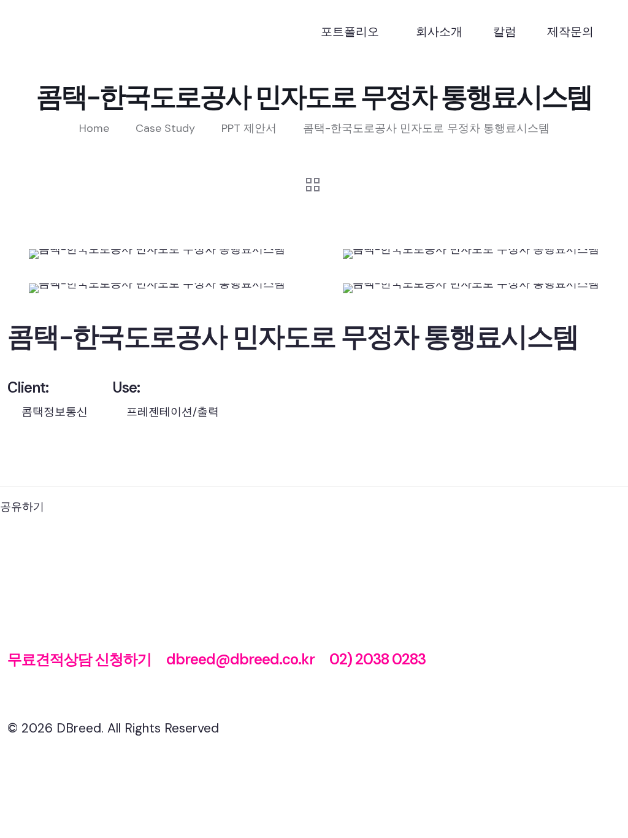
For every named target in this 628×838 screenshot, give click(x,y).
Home (94, 128)
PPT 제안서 (249, 128)
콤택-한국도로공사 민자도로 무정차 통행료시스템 (426, 128)
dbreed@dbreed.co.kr (240, 659)
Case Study (165, 128)
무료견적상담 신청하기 (79, 659)
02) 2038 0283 (377, 659)
